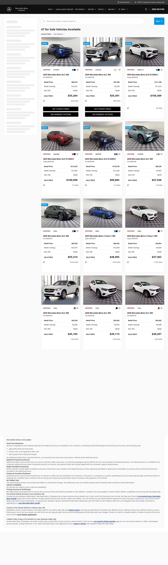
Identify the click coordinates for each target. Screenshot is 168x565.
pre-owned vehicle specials (104, 521)
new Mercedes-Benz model (29, 503)
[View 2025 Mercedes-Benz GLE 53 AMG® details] (144, 51)
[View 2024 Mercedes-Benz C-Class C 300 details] (144, 213)
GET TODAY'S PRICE (60, 109)
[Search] (146, 9)
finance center (74, 510)
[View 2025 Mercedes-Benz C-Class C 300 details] (102, 213)
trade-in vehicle (79, 524)
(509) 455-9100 (158, 9)
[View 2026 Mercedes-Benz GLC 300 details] (144, 136)
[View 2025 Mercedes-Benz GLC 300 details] (60, 51)
